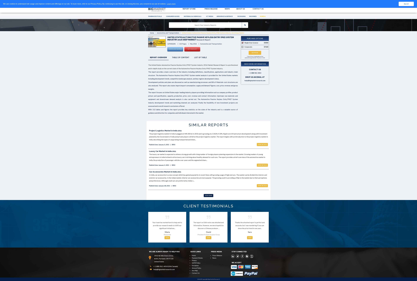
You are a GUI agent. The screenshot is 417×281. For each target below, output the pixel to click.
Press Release (217, 255)
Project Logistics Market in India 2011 (165, 131)
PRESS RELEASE (211, 9)
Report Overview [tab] (158, 57)
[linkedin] (233, 256)
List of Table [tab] (200, 57)
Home (152, 33)
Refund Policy (196, 268)
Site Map (195, 270)
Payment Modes (197, 258)
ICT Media (209, 16)
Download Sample (175, 49)
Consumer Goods (172, 16)
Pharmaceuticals (155, 16)
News (214, 258)
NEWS (227, 9)
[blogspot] (247, 256)
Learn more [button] (171, 4)
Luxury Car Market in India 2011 (162, 151)
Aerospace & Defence (225, 16)
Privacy (194, 260)
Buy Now (255, 53)
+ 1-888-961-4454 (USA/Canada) (165, 266)
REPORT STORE (189, 9)
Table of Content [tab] (180, 57)
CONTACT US (258, 9)
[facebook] (242, 256)
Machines (252, 16)
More (262, 16)
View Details (262, 144)
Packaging (241, 16)
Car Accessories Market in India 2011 (165, 172)
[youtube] (251, 256)
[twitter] (237, 256)
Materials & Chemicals (192, 16)
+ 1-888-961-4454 (255, 73)
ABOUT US (240, 9)
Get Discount (192, 49)
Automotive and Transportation (168, 33)
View (167, 237)
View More (208, 195)
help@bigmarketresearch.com (255, 80)
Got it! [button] (406, 4)
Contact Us (196, 273)
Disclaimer (195, 265)
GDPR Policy (196, 263)
